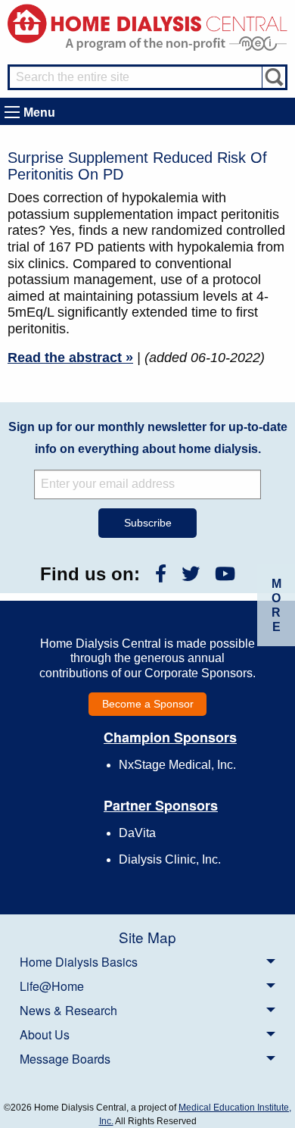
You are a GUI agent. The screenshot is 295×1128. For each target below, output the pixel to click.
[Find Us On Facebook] (160, 574)
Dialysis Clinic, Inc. (170, 859)
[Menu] (12, 112)
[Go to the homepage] (147, 22)
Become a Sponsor (148, 704)
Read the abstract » (70, 357)
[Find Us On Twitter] (191, 574)
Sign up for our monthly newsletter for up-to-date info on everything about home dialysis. (147, 437)
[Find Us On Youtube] (225, 574)
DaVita (137, 832)
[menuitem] (147, 961)
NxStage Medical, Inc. (177, 764)
